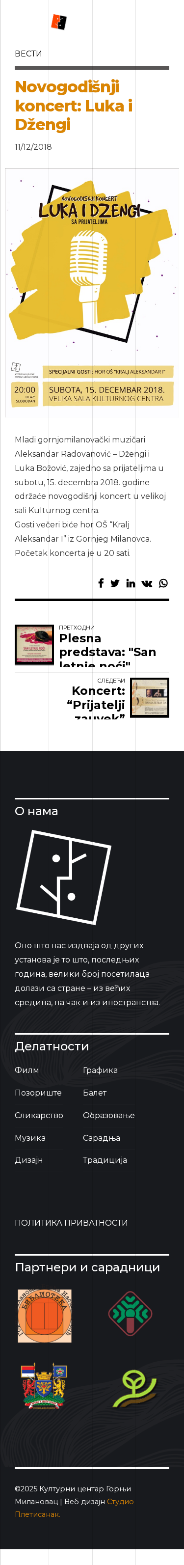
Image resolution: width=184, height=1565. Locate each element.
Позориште (38, 1093)
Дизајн (29, 1160)
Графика (100, 1070)
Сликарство (39, 1115)
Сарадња (101, 1138)
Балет (94, 1093)
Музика (30, 1138)
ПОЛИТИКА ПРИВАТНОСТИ (71, 1223)
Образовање (109, 1115)
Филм (27, 1070)
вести (28, 53)
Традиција (105, 1160)
